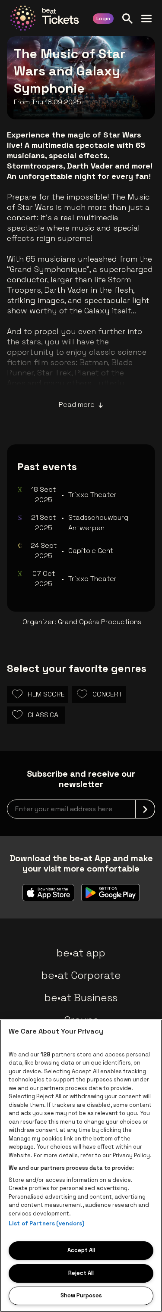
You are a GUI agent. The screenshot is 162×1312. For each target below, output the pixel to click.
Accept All (81, 1250)
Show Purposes (81, 1295)
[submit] (145, 809)
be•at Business (81, 997)
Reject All (81, 1273)
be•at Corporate (81, 975)
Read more (77, 404)
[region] (81, 1165)
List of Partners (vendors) (46, 1223)
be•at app (81, 952)
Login (103, 18)
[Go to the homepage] (44, 18)
